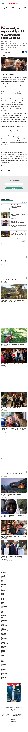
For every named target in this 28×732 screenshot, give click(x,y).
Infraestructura (3, 632)
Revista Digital (3, 667)
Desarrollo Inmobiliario (5, 630)
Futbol (2, 659)
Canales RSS (13, 726)
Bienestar (3, 676)
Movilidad (3, 642)
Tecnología (3, 579)
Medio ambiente (4, 638)
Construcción (3, 629)
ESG (2, 581)
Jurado (2, 678)
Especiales (3, 655)
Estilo (2, 619)
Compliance (13, 721)
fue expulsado (11, 158)
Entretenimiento (4, 620)
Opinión (2, 594)
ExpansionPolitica (17, 709)
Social (2, 639)
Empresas (3, 573)
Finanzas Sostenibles (4, 643)
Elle (2, 610)
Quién (2, 598)
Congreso (3, 590)
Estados (2, 593)
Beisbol (2, 660)
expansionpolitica (14, 709)
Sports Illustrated (5, 658)
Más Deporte (3, 664)
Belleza (2, 605)
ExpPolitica (11, 709)
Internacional (3, 577)
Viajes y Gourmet (4, 606)
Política (10, 166)
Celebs (2, 614)
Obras (2, 580)
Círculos (2, 602)
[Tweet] (23, 52)
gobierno (6, 8)
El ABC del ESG (3, 646)
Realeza (2, 601)
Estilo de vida (3, 615)
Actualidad (3, 651)
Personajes (3, 674)
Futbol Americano (4, 661)
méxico (13, 8)
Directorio (13, 728)
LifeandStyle (3, 584)
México (3, 26)
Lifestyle (2, 665)
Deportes (3, 621)
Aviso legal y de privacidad (13, 724)
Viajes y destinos (4, 673)
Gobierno (3, 588)
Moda (2, 603)
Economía (3, 576)
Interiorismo (3, 634)
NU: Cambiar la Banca (14, 703)
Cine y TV (3, 623)
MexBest (3, 669)
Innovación (3, 645)
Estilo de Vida (3, 677)
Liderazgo (3, 652)
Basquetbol (3, 663)
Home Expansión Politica (5, 575)
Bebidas (2, 672)
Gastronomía (3, 670)
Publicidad (13, 719)
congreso (19, 8)
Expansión (3, 572)
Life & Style (4, 617)
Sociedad (3, 595)
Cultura (2, 607)
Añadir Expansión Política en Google (9, 55)
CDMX (2, 592)
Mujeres (2, 582)
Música (2, 624)
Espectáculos (3, 599)
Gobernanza (3, 641)
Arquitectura (3, 633)
